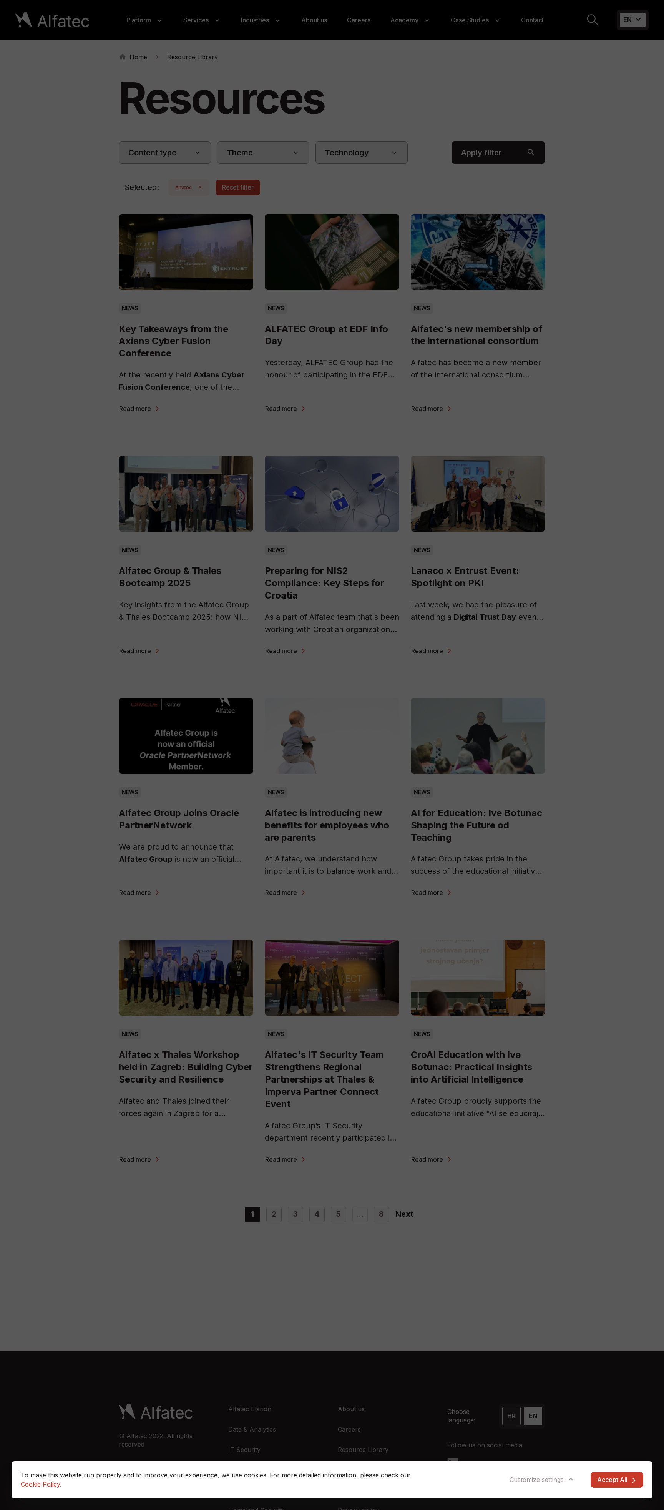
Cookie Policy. (41, 1484)
